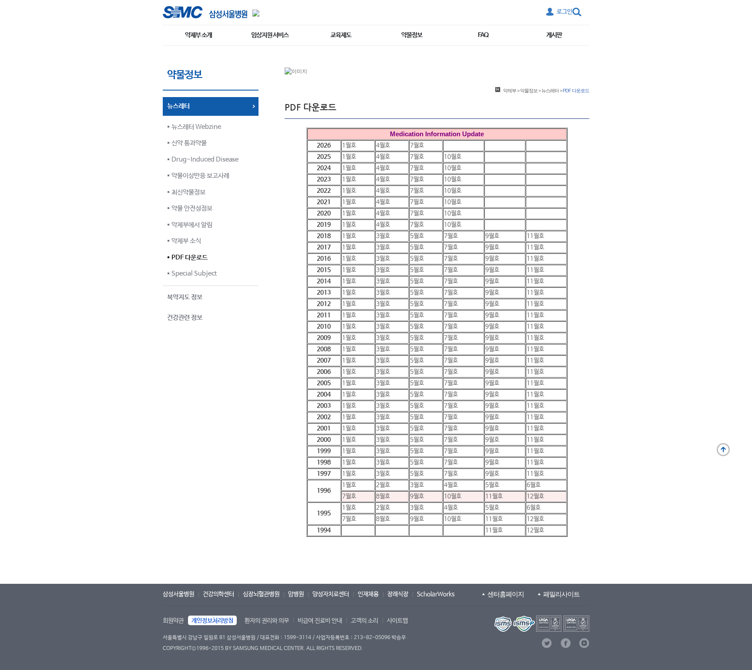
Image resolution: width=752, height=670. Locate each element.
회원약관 (173, 620)
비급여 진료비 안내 (320, 620)
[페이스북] (566, 643)
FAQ (483, 35)
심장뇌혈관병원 (261, 594)
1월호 (349, 145)
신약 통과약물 (189, 143)
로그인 (564, 11)
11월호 (535, 235)
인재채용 (368, 594)
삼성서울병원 (178, 594)
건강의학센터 (218, 594)
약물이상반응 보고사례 (200, 175)
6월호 (533, 484)
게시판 (554, 35)
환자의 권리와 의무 (267, 620)
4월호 (383, 145)
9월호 (492, 235)
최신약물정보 (188, 192)
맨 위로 (723, 450)
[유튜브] (584, 643)
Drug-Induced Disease (204, 159)
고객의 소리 (364, 620)
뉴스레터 (550, 90)
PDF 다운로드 (189, 257)
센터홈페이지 (505, 594)
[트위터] (547, 643)
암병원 (296, 594)
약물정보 (411, 35)
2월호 (383, 484)
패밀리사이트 (561, 594)
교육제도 (340, 35)
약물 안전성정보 (191, 208)
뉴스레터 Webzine (196, 127)
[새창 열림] (205, 12)
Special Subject (194, 273)
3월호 (383, 235)
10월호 (452, 156)
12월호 (535, 496)
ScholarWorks (436, 594)
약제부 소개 (198, 35)
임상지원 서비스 (270, 35)
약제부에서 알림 (191, 225)
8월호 (383, 496)
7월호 (417, 145)
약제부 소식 (186, 241)
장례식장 (397, 594)
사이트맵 (397, 620)
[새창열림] (541, 624)
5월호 (417, 235)
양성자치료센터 (330, 594)
